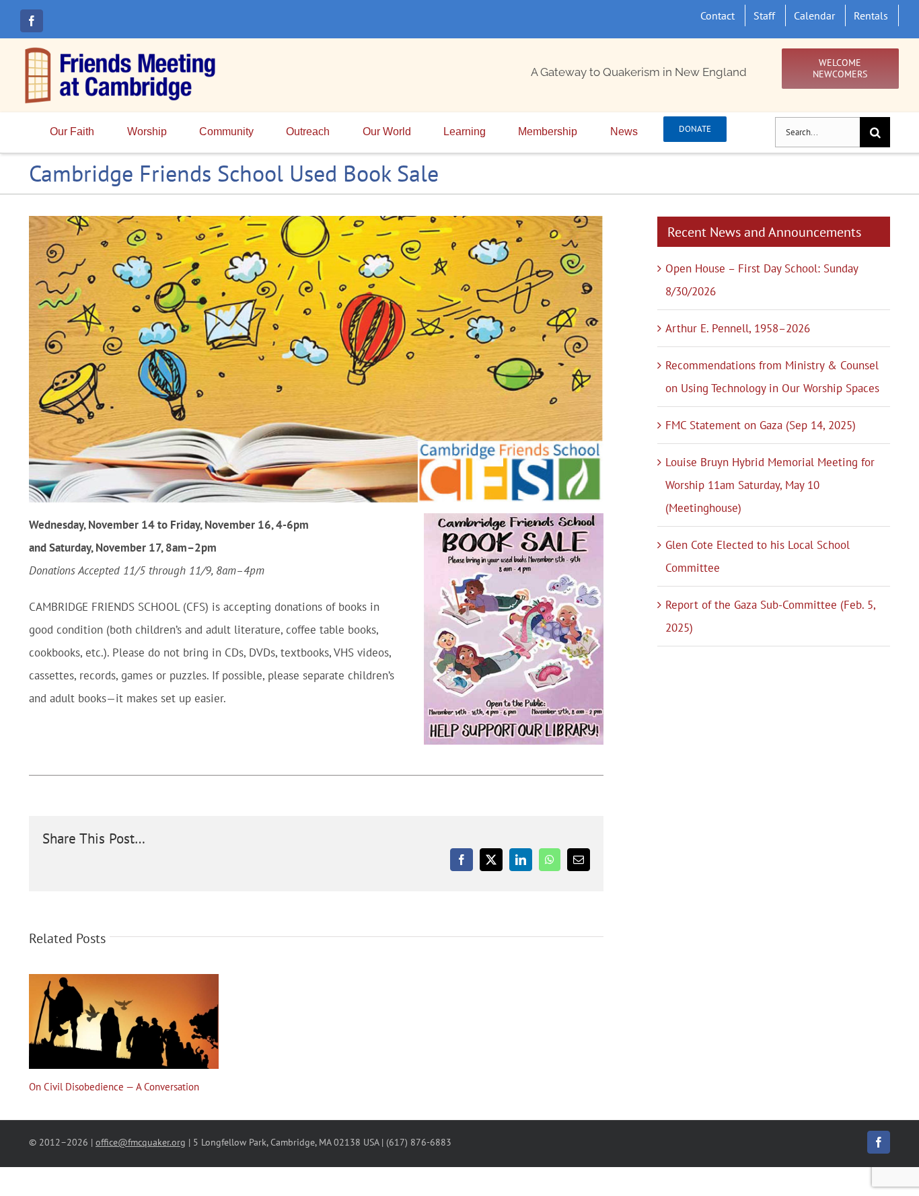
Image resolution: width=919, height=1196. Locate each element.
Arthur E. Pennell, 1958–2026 (737, 328)
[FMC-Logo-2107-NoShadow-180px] (121, 50)
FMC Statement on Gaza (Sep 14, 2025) (760, 425)
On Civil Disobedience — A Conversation (124, 1022)
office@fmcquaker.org (141, 1141)
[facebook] (31, 20)
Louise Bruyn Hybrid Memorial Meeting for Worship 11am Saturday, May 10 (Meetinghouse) (770, 485)
